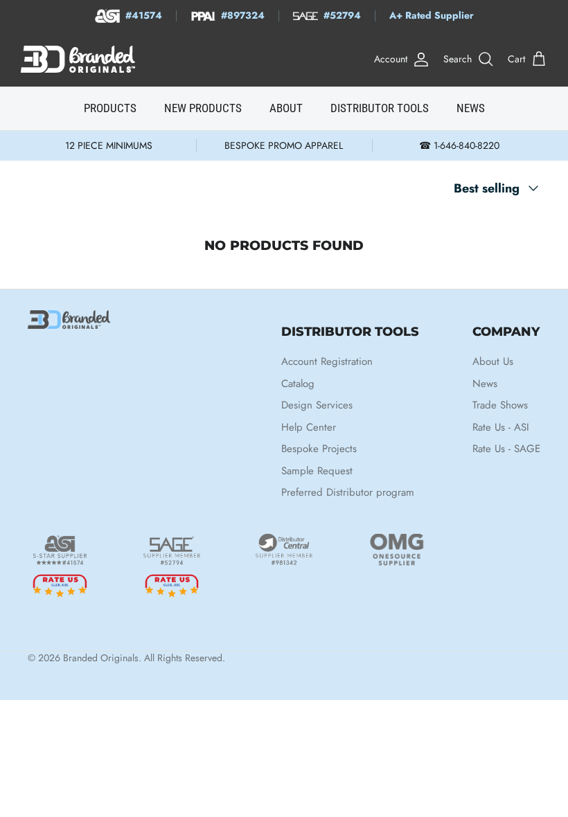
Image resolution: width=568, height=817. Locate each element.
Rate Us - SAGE (506, 448)
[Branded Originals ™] (78, 59)
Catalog (297, 383)
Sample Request (317, 470)
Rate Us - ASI (500, 427)
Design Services (317, 405)
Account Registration (327, 361)
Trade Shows (500, 405)
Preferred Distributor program (347, 492)
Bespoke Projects (319, 448)
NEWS (470, 108)
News (484, 383)
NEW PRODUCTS (203, 108)
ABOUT (286, 108)
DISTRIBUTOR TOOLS (379, 108)
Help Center (308, 427)
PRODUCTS (110, 108)
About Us (492, 361)
